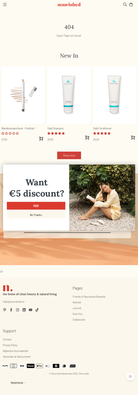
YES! (36, 205)
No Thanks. (36, 215)
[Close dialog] (131, 168)
